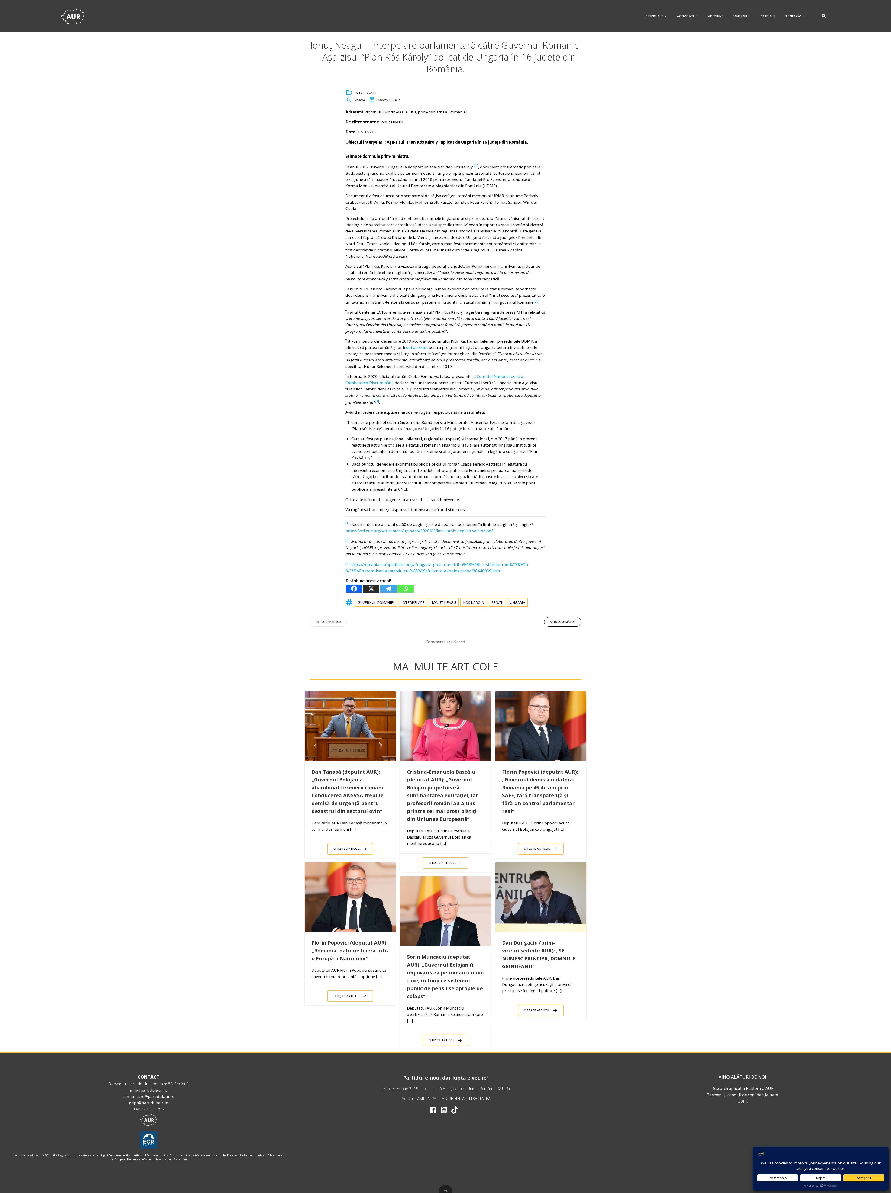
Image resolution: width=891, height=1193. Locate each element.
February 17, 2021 (388, 100)
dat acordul (417, 347)
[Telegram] (388, 589)
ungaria (517, 602)
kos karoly (473, 602)
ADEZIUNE (715, 16)
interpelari (365, 92)
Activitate (686, 16)
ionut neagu (444, 602)
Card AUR (768, 16)
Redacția (359, 100)
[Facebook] (354, 589)
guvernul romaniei (376, 602)
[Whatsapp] (405, 589)
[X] (371, 589)
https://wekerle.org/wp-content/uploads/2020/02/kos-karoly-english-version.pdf (419, 530)
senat (497, 602)
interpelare (413, 602)
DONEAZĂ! (793, 16)
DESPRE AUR (655, 16)
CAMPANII (740, 16)
